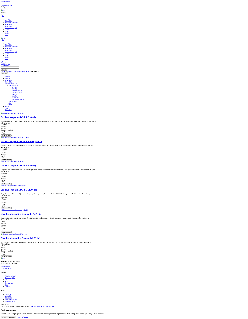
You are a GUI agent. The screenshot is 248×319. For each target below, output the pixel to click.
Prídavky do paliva (18, 99)
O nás (6, 285)
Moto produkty (26, 71)
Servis (6, 35)
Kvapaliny (15, 97)
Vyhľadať (4, 69)
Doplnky (7, 33)
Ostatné (11, 104)
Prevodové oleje (17, 90)
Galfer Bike (8, 26)
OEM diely (8, 21)
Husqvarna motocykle (11, 22)
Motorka (7, 77)
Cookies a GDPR (10, 301)
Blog (6, 281)
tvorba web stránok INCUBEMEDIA (42, 306)
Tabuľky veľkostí (10, 276)
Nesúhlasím (12, 317)
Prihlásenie (8, 294)
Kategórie (4, 73)
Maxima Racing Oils (11, 28)
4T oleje (14, 87)
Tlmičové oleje (17, 92)
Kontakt (7, 286)
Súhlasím (4, 317)
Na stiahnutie (9, 283)
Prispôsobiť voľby (22, 317)
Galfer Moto (8, 24)
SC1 (10, 103)
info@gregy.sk (5, 1)
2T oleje (14, 89)
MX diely (8, 19)
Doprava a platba (10, 278)
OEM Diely (8, 110)
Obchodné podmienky (11, 299)
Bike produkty (13, 101)
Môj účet (3, 8)
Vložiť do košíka (6, 135)
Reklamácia (8, 298)
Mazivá (14, 94)
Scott (6, 31)
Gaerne (7, 29)
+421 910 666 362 (6, 5)
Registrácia (8, 296)
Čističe (14, 96)
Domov (3, 71)
